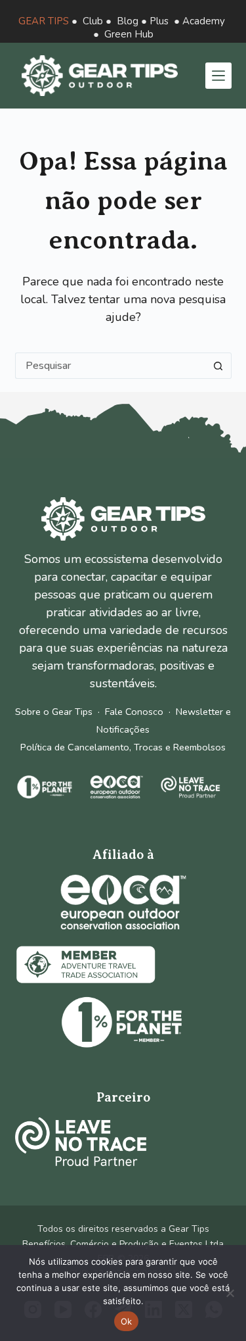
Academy (203, 21)
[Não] (229, 1293)
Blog (127, 21)
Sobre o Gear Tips (53, 711)
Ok (127, 1321)
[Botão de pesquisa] (218, 366)
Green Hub (129, 34)
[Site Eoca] (123, 902)
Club (93, 21)
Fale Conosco (134, 711)
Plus (159, 21)
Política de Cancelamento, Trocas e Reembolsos (123, 747)
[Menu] (218, 75)
